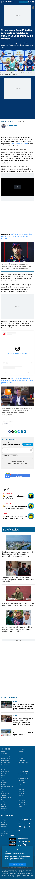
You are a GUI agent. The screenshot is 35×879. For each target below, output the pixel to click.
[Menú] (33, 2)
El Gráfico (22, 789)
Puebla (21, 756)
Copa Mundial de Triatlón (19, 144)
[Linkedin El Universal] (19, 830)
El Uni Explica (5, 762)
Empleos (21, 780)
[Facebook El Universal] (24, 823)
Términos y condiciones (14, 867)
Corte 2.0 (4, 753)
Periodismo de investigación (5, 759)
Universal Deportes (8, 121)
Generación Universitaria (22, 786)
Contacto (25, 867)
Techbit (3, 802)
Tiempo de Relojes (7, 831)
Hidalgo (21, 758)
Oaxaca (21, 753)
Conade (6, 423)
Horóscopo (22, 802)
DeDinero (21, 793)
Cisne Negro (5, 833)
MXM (2, 799)
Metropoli (4, 773)
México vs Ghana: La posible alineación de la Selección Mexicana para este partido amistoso (17, 381)
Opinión (6, 489)
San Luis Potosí (23, 762)
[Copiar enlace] (22, 431)
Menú (3, 804)
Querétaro (22, 760)
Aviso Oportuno (23, 778)
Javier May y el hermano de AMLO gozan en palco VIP (15, 517)
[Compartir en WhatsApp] (15, 431)
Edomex (21, 751)
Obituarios (22, 782)
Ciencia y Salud (6, 797)
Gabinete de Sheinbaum (5, 766)
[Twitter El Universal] (30, 823)
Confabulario (5, 793)
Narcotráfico (5, 778)
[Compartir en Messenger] (19, 431)
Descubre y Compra (25, 773)
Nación (3, 751)
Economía (4, 784)
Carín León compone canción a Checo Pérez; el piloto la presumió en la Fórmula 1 (16, 236)
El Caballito (7, 503)
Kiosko (5, 514)
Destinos (4, 808)
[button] (23, 2)
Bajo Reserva (7, 493)
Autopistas (4, 810)
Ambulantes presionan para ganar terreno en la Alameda (15, 507)
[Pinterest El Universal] (30, 827)
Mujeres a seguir (6, 756)
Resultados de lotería (23, 805)
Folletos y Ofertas (24, 776)
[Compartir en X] (12, 431)
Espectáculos (5, 789)
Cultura (3, 791)
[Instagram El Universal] (25, 827)
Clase (3, 818)
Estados (3, 775)
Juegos (21, 798)
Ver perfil (10, 127)
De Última (4, 824)
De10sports (22, 791)
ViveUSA (21, 795)
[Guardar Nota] (25, 431)
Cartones (4, 782)
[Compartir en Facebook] (9, 431)
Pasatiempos (22, 800)
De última (4, 806)
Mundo (3, 769)
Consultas (4, 813)
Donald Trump (5, 771)
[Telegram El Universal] (19, 823)
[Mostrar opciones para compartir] (33, 7)
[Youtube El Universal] (20, 827)
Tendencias (4, 795)
